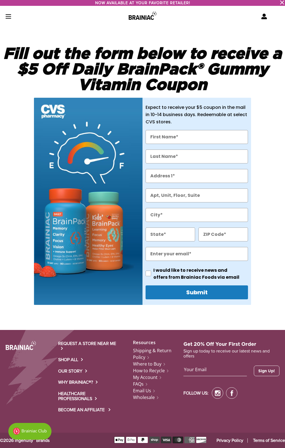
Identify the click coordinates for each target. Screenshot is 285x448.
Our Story (70, 371)
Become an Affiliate (82, 410)
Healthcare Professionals (75, 396)
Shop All (68, 360)
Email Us (142, 391)
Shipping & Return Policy (152, 353)
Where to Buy (147, 364)
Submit (197, 292)
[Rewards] (29, 431)
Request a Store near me (87, 343)
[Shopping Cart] (264, 16)
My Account (145, 377)
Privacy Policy (230, 440)
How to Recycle (149, 371)
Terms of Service (269, 440)
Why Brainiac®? (75, 382)
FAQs (138, 384)
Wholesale (144, 397)
